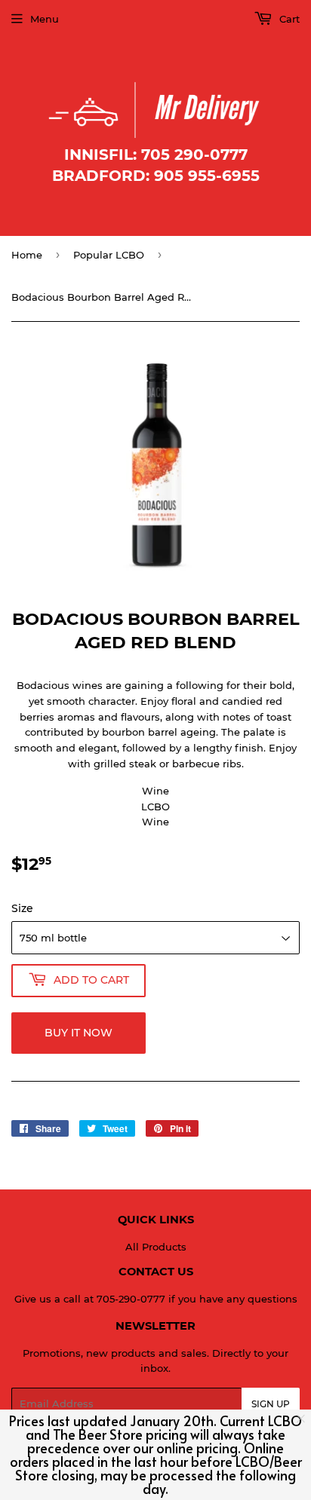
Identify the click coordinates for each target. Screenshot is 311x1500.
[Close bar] (301, 1419)
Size (22, 908)
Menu (44, 19)
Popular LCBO (108, 255)
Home (26, 255)
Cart (288, 19)
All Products (155, 1247)
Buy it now (78, 1032)
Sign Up (270, 1404)
